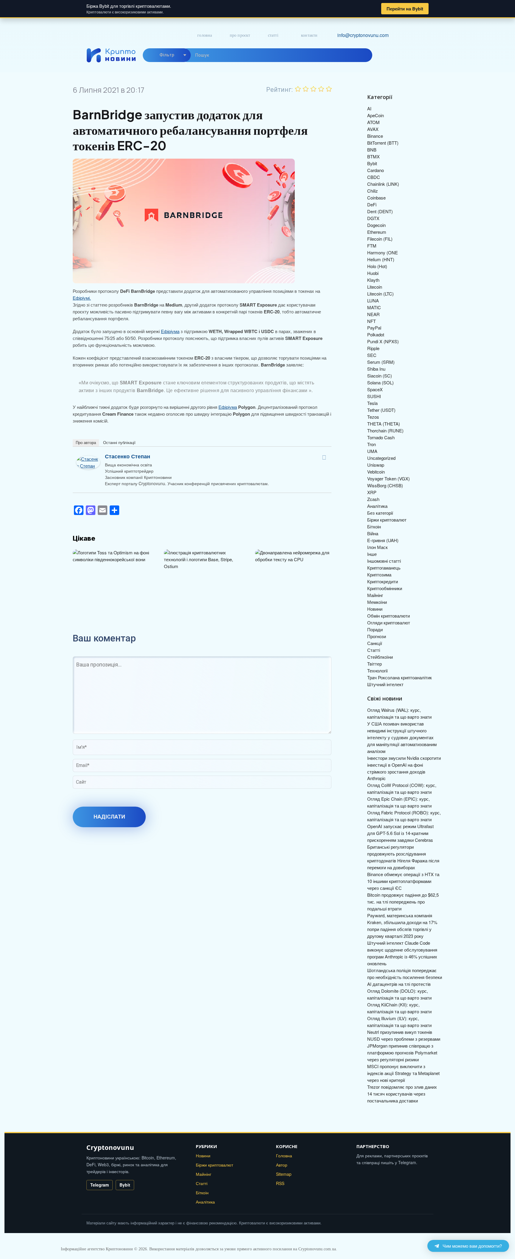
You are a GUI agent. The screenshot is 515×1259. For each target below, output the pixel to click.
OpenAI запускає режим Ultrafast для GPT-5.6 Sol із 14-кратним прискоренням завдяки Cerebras (400, 833)
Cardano (375, 170)
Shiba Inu (376, 369)
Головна (204, 35)
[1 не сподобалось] (298, 89)
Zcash (373, 499)
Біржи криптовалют (387, 519)
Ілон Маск (377, 547)
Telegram (99, 1185)
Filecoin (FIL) (380, 239)
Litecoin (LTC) (380, 293)
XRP (371, 492)
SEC (371, 355)
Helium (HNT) (380, 259)
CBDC (373, 177)
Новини (374, 609)
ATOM (373, 122)
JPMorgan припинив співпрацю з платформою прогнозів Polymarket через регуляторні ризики (402, 1052)
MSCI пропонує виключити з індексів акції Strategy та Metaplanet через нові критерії (403, 1073)
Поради (375, 629)
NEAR (373, 314)
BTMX (373, 156)
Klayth (373, 280)
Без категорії (380, 513)
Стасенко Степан (127, 456)
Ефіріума (170, 331)
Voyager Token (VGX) (388, 478)
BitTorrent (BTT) (382, 143)
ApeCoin (375, 115)
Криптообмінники (384, 588)
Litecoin (374, 287)
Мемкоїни (377, 602)
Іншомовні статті (384, 561)
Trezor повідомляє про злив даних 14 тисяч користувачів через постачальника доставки (402, 1094)
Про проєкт (240, 35)
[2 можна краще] (306, 89)
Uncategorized (381, 458)
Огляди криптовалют (388, 622)
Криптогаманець (384, 567)
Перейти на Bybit (405, 8)
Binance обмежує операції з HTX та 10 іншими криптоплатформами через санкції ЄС (403, 881)
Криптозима (379, 574)
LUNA (373, 300)
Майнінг (375, 595)
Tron (371, 444)
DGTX (373, 218)
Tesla (372, 403)
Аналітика (377, 506)
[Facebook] (324, 457)
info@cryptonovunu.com (363, 35)
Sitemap (283, 1174)
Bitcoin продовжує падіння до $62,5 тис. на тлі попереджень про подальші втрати (403, 902)
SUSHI (374, 396)
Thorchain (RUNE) (385, 430)
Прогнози (376, 636)
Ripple (373, 348)
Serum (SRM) (381, 362)
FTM (371, 245)
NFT (371, 321)
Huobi (373, 273)
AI (369, 108)
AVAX (373, 129)
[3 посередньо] (314, 89)
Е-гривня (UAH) (382, 540)
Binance (375, 136)
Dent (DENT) (380, 211)
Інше (372, 554)
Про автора (86, 442)
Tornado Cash (381, 437)
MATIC (374, 307)
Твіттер (374, 664)
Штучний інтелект (385, 684)
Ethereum (376, 232)
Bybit (372, 163)
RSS (280, 1183)
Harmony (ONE (382, 252)
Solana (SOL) (380, 382)
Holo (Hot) (377, 266)
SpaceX (375, 389)
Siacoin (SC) (379, 375)
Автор (281, 1165)
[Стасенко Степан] (88, 459)
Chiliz (372, 191)
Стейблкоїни (380, 657)
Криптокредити (382, 581)
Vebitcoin (376, 471)
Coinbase (376, 197)
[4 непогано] (321, 89)
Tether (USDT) (381, 410)
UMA (372, 451)
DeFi (371, 204)
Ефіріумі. (82, 298)
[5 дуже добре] (329, 89)
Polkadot (375, 334)
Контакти (309, 35)
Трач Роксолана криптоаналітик (399, 677)
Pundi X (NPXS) (383, 341)
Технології (377, 670)
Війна (372, 533)
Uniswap (375, 465)
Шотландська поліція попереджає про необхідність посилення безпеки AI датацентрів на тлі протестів (404, 977)
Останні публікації (119, 442)
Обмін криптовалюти (388, 616)
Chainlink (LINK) (383, 184)
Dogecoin (376, 225)
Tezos (373, 417)
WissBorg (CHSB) (385, 485)
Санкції (374, 643)
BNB (371, 149)
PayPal (374, 327)
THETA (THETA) (383, 423)
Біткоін (374, 526)
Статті (273, 35)
